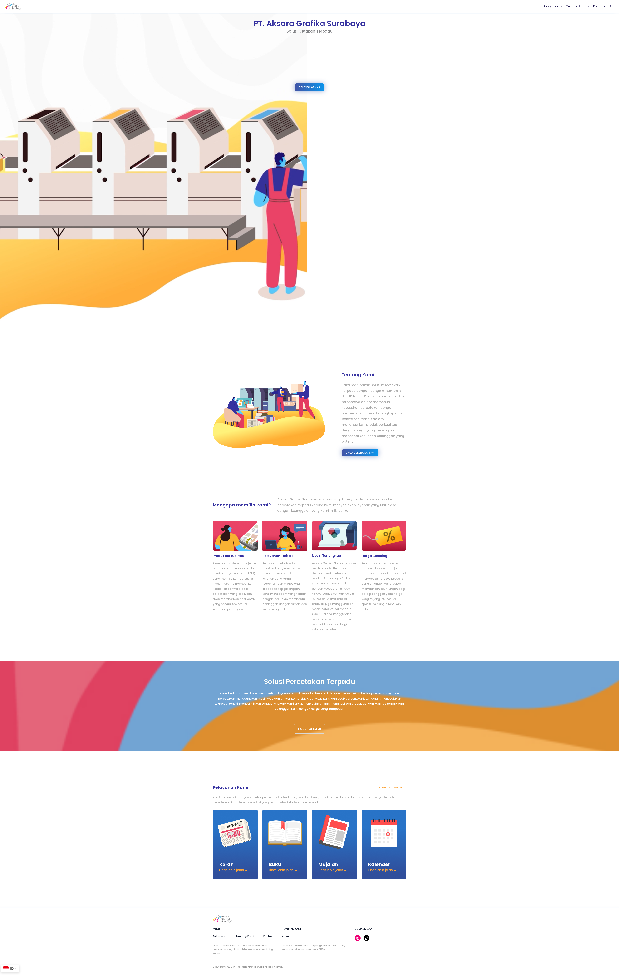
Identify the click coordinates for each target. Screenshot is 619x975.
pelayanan (219, 936)
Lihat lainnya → (392, 787)
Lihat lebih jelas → (233, 870)
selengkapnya (309, 87)
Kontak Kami (602, 6)
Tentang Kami (576, 6)
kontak (267, 936)
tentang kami (245, 936)
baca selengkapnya (360, 452)
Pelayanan (551, 6)
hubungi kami (309, 729)
